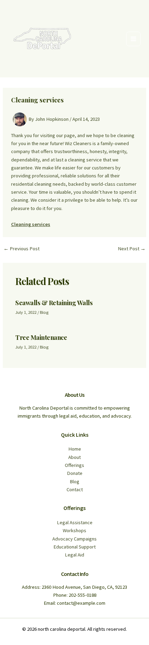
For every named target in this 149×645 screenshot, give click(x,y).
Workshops (74, 530)
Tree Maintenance (41, 337)
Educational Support (74, 547)
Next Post (132, 248)
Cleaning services (30, 224)
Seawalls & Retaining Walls (54, 302)
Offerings (74, 465)
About (74, 457)
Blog (44, 312)
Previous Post (21, 248)
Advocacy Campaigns (74, 539)
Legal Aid (74, 555)
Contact (75, 489)
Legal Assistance (75, 522)
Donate (74, 473)
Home (74, 449)
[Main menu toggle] (133, 39)
